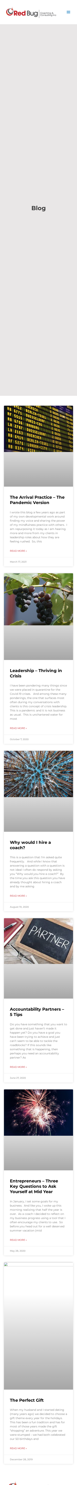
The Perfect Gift (27, 1400)
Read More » (18, 550)
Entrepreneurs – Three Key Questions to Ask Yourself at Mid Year (34, 1186)
